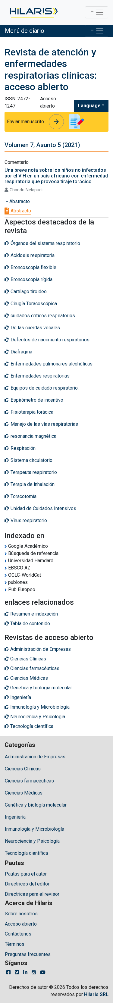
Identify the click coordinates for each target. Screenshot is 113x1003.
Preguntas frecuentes (28, 954)
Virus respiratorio (28, 520)
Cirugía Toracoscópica (33, 303)
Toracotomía (22, 496)
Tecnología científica (26, 853)
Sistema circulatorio (30, 460)
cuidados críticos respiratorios (42, 315)
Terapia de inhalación (32, 484)
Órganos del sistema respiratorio (44, 243)
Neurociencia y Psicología (32, 841)
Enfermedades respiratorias (39, 376)
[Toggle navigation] (96, 12)
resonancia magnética (32, 436)
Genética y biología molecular (36, 805)
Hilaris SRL (96, 994)
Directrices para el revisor (32, 894)
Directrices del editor (27, 884)
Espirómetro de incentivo (36, 400)
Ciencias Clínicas (23, 769)
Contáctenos (18, 934)
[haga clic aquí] (33, 12)
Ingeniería (15, 817)
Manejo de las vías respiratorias (43, 424)
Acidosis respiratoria (32, 255)
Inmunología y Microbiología (34, 829)
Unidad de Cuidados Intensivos (42, 508)
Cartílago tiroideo (28, 291)
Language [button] (89, 105)
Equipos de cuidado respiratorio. (44, 388)
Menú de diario (24, 30)
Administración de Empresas (35, 757)
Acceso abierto (21, 924)
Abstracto (20, 211)
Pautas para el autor (26, 874)
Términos (14, 944)
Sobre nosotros (21, 914)
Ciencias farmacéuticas (29, 781)
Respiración (22, 448)
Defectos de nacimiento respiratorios (49, 340)
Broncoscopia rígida (30, 279)
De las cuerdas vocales (34, 328)
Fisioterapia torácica (31, 412)
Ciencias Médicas (23, 793)
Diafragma (20, 352)
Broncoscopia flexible (32, 267)
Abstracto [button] (19, 201)
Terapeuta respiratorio (33, 472)
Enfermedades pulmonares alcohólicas (51, 364)
